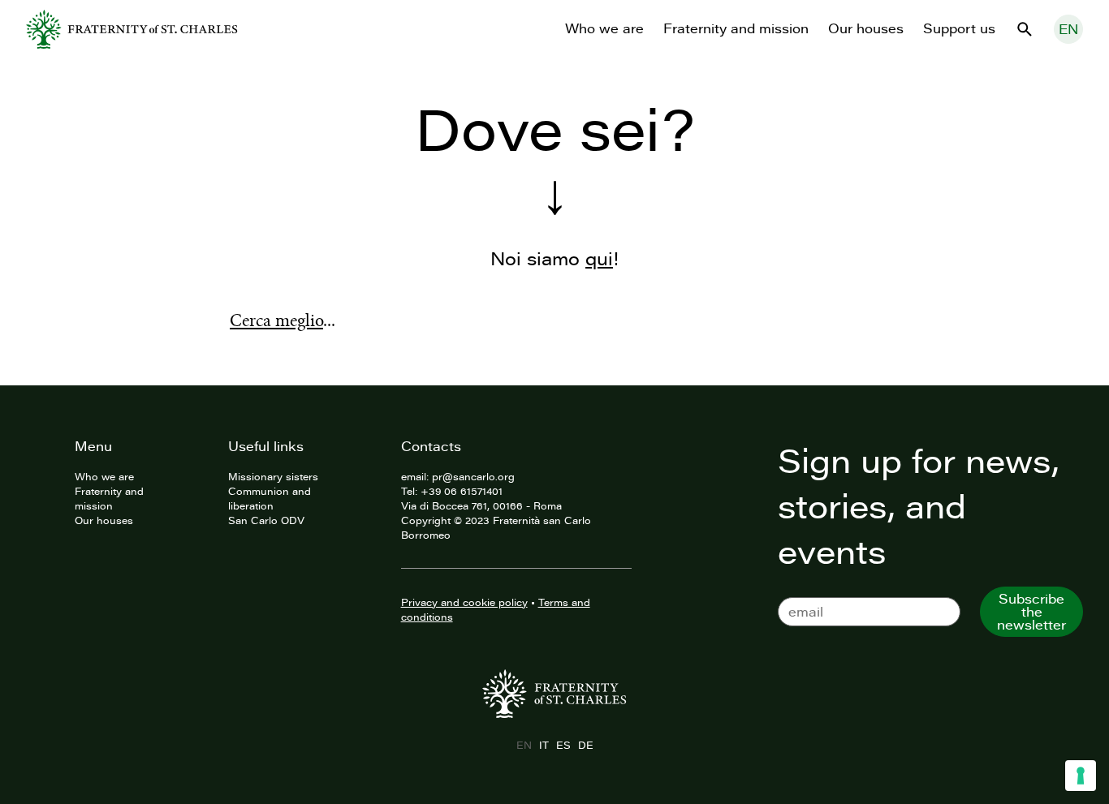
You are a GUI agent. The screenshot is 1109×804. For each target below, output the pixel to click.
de (585, 744)
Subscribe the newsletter (1031, 612)
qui (599, 258)
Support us (959, 28)
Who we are (604, 28)
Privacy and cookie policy (464, 601)
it (543, 744)
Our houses (866, 28)
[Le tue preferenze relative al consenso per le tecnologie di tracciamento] (1080, 775)
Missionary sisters (273, 476)
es (563, 744)
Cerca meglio (276, 320)
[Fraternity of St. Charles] (132, 29)
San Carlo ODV (266, 520)
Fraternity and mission (736, 28)
